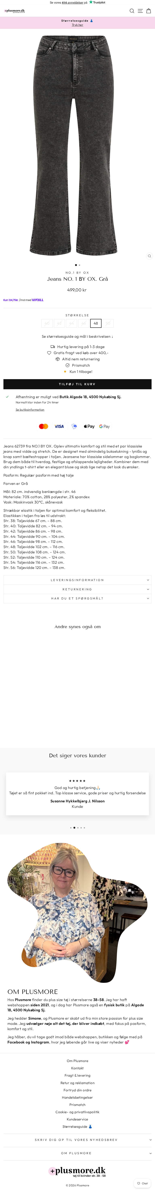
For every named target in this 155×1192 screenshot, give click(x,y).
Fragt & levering (77, 1075)
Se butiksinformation (30, 409)
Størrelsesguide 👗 (78, 1126)
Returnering (77, 589)
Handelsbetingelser (77, 1097)
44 (71, 323)
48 (96, 323)
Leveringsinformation (77, 580)
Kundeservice (77, 1119)
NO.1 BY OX (77, 272)
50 (108, 323)
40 (47, 323)
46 (84, 323)
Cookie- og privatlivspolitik (77, 1112)
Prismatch (77, 1104)
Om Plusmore (77, 1061)
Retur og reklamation (77, 1083)
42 (59, 323)
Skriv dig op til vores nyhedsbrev (76, 1140)
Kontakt (77, 1068)
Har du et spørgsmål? (77, 598)
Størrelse (78, 315)
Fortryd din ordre (78, 1090)
